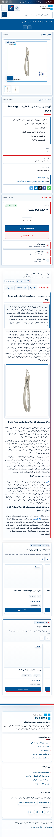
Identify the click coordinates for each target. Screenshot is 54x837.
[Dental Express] (41, 717)
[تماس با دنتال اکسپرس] (10, 1)
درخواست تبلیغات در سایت (40, 758)
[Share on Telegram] (31, 188)
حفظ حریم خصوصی (36, 827)
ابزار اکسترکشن (32, 22)
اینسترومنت (43, 22)
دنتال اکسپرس (37, 519)
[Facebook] (42, 812)
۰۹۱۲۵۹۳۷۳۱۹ (44, 803)
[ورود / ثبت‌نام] (17, 8)
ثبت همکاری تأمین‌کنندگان (40, 772)
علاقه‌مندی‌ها (45, 750)
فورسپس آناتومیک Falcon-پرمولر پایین (29, 670)
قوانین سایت (48, 827)
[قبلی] (42, 559)
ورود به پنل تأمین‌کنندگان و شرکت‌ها (37, 776)
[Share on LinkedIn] (36, 188)
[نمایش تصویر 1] (7, 89)
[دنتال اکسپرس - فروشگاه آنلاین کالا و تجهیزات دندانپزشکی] (46, 7)
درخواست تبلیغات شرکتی (41, 780)
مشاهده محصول (23, 610)
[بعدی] (47, 559)
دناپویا (48, 482)
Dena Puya (41, 178)
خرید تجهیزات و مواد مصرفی (40, 743)
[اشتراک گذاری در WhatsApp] (49, 188)
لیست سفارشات (43, 746)
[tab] (44, 287)
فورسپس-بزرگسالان (23, 181)
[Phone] (30, 812)
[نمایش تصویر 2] (15, 89)
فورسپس (23, 22)
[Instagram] (48, 812)
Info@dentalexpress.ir (27, 803)
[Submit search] (4, 14)
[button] (27, 236)
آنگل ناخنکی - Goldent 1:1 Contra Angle (27, 591)
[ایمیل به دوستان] (40, 188)
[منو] (4, 8)
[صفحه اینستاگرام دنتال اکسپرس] (3, 1)
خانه (50, 22)
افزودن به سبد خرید (27, 228)
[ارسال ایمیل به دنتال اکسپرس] (6, 1)
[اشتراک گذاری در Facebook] (44, 188)
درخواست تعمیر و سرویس (40, 754)
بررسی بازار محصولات (42, 783)
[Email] (36, 812)
